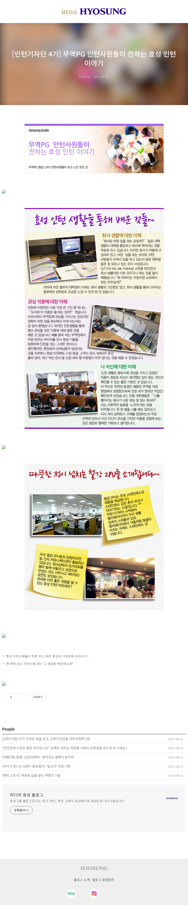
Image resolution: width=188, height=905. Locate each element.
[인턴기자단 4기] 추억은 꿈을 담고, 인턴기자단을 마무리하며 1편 (46, 738)
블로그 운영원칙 (103, 879)
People (85, 76)
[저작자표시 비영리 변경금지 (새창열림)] (53, 697)
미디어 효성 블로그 (26, 794)
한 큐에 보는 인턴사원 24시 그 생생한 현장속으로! (39, 663)
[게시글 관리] (22, 697)
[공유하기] (16, 697)
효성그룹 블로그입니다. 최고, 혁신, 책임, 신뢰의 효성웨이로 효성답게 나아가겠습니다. (67, 801)
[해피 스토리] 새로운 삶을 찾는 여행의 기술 (31, 775)
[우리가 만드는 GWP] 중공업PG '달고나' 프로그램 (36, 766)
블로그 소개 (82, 879)
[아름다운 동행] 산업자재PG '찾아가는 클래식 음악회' (38, 757)
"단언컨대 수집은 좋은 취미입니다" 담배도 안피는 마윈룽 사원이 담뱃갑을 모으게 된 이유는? (64, 748)
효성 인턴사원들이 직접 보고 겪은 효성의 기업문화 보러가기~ (47, 656)
